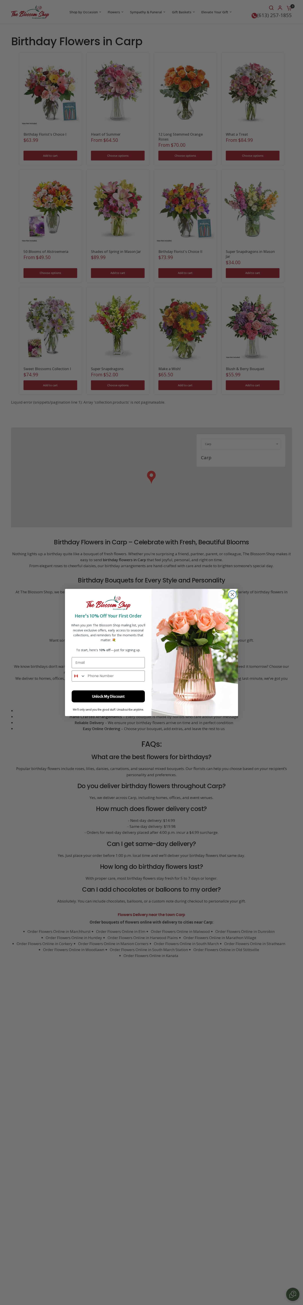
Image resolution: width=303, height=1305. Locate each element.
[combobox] (78, 676)
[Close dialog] (232, 594)
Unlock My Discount (108, 696)
